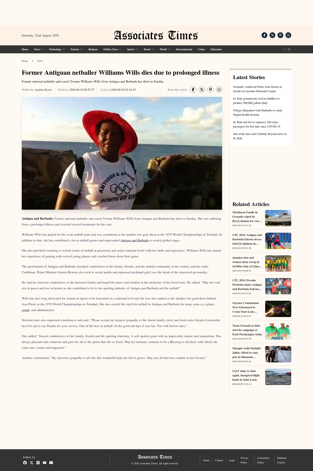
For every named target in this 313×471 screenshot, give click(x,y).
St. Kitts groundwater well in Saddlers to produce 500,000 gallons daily (256, 100)
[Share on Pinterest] (280, 35)
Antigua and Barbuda (134, 240)
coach (25, 310)
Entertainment (184, 49)
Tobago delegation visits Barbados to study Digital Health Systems (257, 112)
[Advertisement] (156, 11)
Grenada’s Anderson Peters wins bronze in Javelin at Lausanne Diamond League (257, 89)
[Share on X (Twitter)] (272, 35)
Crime (201, 49)
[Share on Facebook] (264, 35)
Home (25, 49)
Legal (232, 460)
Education (216, 49)
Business (93, 49)
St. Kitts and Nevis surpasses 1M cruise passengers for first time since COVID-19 (256, 124)
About (206, 460)
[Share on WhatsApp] (288, 35)
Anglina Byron (43, 89)
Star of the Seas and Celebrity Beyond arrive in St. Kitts (260, 136)
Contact (219, 460)
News (40, 61)
